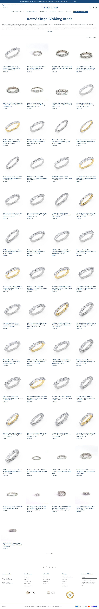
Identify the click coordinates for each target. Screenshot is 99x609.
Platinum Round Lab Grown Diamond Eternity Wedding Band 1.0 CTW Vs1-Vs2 (61, 141)
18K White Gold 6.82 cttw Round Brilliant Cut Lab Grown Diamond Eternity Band (85, 471)
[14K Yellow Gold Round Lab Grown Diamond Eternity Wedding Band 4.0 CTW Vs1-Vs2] (12, 419)
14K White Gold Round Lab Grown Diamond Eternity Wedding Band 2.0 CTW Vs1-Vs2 (12, 251)
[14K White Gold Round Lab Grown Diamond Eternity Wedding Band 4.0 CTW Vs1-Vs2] (37, 419)
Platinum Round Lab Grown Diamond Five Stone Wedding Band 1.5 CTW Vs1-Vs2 (62, 178)
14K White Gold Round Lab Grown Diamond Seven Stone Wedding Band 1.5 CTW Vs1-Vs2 (12, 215)
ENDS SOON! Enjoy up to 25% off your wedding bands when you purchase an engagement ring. (48, 1)
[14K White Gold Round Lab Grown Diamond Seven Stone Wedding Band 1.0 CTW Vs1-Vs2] (37, 126)
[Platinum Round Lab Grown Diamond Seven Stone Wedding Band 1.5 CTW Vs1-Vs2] (12, 53)
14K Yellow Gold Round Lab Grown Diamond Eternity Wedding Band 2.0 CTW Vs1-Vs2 (86, 215)
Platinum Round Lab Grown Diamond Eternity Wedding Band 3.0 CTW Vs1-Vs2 (85, 361)
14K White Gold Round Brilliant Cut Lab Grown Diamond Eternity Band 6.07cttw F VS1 (62, 105)
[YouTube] (55, 567)
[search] (90, 7)
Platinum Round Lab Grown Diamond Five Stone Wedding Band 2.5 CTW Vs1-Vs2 (37, 288)
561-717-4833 (7, 5)
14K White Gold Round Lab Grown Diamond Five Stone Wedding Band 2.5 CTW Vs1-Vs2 (86, 288)
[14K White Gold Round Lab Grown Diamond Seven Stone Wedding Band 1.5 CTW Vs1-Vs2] (12, 199)
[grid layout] (95, 37)
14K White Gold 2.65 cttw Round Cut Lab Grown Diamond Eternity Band (61, 471)
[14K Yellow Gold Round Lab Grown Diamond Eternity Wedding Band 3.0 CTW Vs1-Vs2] (62, 309)
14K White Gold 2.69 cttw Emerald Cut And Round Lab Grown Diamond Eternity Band (36, 68)
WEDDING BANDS (30, 11)
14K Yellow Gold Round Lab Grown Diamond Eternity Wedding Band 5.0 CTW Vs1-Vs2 (86, 435)
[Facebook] (43, 567)
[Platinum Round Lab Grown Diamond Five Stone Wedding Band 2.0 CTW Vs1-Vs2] (86, 236)
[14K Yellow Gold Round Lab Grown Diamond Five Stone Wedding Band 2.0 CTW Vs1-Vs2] (12, 273)
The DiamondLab (32, 606)
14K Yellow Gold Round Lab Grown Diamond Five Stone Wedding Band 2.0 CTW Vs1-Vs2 (13, 288)
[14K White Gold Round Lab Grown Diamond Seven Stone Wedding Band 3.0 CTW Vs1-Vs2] (62, 346)
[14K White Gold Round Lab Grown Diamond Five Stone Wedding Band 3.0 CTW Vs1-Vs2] (62, 383)
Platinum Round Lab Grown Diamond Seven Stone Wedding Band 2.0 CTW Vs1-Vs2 (36, 251)
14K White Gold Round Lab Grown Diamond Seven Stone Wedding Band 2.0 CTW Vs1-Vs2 (61, 251)
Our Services (46, 579)
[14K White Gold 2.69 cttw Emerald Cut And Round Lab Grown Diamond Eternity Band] (37, 53)
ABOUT (67, 11)
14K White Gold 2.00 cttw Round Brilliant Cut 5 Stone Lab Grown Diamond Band (85, 508)
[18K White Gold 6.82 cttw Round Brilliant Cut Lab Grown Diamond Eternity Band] (86, 456)
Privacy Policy (27, 583)
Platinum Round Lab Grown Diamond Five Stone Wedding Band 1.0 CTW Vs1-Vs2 (37, 178)
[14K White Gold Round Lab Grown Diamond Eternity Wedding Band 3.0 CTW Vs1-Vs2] (86, 309)
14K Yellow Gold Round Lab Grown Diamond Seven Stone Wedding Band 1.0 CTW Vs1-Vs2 (12, 141)
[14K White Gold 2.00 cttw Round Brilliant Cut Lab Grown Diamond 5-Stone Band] (12, 530)
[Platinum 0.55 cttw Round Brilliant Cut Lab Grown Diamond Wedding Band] (37, 456)
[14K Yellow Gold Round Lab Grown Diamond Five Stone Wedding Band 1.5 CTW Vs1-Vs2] (86, 163)
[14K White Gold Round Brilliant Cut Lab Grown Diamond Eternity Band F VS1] (62, 53)
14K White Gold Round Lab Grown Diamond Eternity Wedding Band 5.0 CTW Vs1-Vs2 (12, 471)
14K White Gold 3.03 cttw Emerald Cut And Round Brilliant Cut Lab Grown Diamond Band (36, 508)
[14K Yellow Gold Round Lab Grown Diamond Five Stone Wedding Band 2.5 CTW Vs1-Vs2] (62, 273)
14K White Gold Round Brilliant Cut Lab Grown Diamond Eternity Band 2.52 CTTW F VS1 (13, 105)
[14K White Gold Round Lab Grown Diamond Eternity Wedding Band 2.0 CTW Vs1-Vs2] (12, 236)
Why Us (45, 577)
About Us (26, 579)
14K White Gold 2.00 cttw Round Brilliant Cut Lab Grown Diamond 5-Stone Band (12, 545)
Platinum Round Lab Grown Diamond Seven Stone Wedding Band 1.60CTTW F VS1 (36, 105)
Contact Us (46, 583)
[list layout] (93, 37)
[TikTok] (52, 567)
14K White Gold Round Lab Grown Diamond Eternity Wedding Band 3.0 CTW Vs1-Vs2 (86, 325)
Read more (49, 31)
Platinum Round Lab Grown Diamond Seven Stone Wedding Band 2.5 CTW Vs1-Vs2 (11, 325)
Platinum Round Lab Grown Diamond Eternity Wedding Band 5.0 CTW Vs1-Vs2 (61, 435)
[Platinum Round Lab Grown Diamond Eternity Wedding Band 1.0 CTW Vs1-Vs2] (62, 126)
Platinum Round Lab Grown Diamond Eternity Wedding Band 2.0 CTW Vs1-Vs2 (61, 215)
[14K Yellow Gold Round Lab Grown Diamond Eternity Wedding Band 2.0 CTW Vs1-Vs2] (86, 199)
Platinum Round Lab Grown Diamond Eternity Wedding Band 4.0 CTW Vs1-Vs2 (85, 398)
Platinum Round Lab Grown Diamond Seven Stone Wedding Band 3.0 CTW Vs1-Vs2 (11, 361)
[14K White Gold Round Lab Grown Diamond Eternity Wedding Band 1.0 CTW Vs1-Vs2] (12, 163)
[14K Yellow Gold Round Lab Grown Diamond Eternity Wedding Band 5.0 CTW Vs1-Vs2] (86, 419)
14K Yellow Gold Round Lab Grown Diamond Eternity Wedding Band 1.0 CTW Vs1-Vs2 (86, 141)
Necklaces (64, 586)
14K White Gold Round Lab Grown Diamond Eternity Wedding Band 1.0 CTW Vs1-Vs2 (12, 178)
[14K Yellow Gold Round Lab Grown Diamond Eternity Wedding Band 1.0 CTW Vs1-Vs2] (86, 126)
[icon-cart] (96, 7)
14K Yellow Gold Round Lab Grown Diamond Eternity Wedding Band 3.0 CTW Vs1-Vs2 (61, 325)
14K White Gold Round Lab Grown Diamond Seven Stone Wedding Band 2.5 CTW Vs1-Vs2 (37, 325)
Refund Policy (27, 581)
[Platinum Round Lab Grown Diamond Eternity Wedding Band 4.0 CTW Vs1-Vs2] (86, 383)
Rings (63, 583)
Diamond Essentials (67, 577)
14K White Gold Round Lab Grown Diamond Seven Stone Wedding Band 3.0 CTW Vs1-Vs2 (61, 361)
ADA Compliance (28, 586)
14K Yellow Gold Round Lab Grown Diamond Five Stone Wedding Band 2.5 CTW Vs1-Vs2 (62, 288)
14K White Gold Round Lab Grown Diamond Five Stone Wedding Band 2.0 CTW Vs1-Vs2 (37, 215)
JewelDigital (59, 606)
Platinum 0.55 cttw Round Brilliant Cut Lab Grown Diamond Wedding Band (37, 471)
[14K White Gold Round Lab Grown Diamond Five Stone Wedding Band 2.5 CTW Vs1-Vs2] (86, 273)
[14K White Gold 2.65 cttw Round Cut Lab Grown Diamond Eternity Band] (62, 456)
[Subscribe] (95, 577)
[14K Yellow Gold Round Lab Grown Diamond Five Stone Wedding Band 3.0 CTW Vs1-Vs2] (37, 383)
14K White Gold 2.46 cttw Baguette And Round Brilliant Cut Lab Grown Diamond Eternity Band (61, 508)
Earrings (64, 579)
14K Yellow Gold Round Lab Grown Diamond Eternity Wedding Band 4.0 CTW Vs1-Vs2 (12, 435)
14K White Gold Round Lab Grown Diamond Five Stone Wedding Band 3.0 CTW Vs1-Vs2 (62, 398)
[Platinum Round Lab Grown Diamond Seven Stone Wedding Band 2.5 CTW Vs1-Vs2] (12, 309)
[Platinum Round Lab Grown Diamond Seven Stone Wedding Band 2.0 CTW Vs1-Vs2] (37, 236)
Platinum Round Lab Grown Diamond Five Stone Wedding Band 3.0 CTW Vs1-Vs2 (13, 398)
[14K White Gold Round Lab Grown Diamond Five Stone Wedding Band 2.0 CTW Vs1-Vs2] (37, 199)
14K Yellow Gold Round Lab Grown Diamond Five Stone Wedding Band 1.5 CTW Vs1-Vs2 (86, 178)
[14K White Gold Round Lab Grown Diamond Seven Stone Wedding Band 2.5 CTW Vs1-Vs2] (37, 309)
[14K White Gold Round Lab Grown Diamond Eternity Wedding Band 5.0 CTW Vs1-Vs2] (12, 456)
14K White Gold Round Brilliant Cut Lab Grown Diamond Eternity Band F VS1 (62, 68)
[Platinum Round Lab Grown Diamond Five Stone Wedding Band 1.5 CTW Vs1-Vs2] (62, 163)
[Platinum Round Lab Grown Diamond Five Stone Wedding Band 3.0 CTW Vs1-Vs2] (12, 383)
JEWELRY (52, 11)
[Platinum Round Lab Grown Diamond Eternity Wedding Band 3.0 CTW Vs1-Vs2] (86, 346)
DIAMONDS (42, 11)
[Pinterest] (46, 567)
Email (83, 577)
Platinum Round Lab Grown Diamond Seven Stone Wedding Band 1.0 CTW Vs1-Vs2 (85, 105)
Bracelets (64, 581)
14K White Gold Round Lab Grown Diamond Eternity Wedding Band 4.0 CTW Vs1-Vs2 (37, 435)
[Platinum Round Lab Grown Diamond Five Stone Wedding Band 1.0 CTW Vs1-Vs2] (37, 163)
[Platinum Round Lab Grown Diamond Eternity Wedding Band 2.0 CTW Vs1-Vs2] (62, 199)
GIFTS (60, 11)
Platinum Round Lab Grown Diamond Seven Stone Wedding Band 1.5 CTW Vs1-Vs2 (11, 68)
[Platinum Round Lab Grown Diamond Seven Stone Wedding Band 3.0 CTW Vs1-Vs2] (12, 346)
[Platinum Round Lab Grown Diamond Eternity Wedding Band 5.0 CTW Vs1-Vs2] (62, 419)
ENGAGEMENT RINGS (16, 11)
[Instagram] (49, 567)
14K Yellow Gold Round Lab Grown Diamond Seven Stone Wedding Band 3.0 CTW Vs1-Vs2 (37, 361)
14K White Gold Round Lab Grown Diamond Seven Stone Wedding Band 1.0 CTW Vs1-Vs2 (37, 141)
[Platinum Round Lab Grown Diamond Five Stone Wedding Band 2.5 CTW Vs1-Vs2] (37, 273)
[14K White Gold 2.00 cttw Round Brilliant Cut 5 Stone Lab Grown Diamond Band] (86, 493)
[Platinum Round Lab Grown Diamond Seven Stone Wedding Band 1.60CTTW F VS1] (37, 89)
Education (45, 581)
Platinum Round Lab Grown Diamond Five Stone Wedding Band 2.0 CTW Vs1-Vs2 (86, 251)
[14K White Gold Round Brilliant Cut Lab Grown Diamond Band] (12, 493)
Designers (26, 577)
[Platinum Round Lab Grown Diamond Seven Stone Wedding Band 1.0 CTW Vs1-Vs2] (86, 89)
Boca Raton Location (19, 5)
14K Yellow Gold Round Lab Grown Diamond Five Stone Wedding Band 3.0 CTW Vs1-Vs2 (37, 398)
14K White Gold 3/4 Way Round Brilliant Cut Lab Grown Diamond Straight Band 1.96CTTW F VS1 (85, 68)
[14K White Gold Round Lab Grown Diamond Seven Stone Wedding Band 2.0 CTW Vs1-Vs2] (62, 236)
